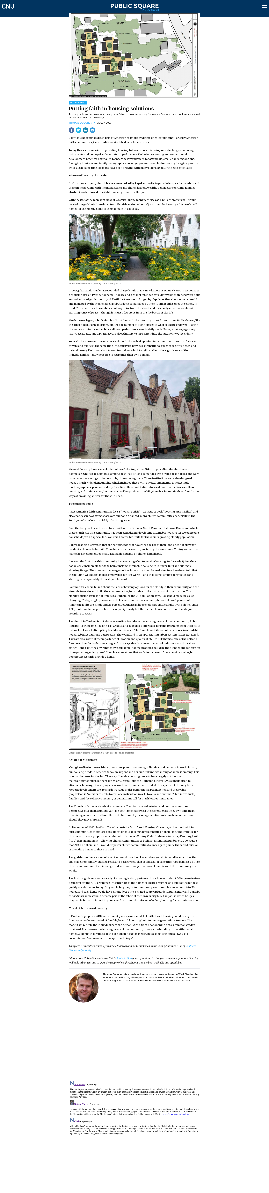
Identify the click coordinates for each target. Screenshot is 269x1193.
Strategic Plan (124, 958)
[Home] (8, 5)
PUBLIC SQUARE (134, 5)
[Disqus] (134, 1042)
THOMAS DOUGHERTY (82, 122)
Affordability (78, 102)
